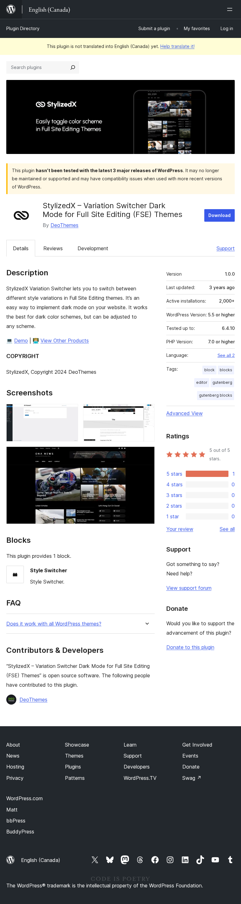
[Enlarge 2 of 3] (146, 412)
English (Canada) (40, 860)
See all (227, 529)
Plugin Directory (23, 28)
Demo (21, 340)
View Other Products (64, 340)
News (12, 756)
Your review (179, 529)
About (13, 745)
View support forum (189, 588)
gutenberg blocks (215, 395)
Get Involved (197, 745)
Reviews (53, 248)
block (209, 369)
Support (226, 248)
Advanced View (184, 413)
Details (21, 248)
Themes (74, 756)
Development (93, 248)
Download (219, 215)
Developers (137, 767)
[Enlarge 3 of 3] (146, 455)
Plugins (73, 767)
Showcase (77, 745)
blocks (226, 369)
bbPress (15, 820)
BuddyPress (20, 831)
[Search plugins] (73, 67)
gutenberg (222, 382)
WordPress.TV (140, 778)
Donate (191, 767)
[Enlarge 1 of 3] (70, 412)
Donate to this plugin (190, 647)
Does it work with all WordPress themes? (53, 624)
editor (201, 382)
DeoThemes (64, 225)
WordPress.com (24, 798)
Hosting (15, 767)
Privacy (15, 778)
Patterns (75, 778)
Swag (191, 778)
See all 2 (226, 355)
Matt (12, 809)
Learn (130, 745)
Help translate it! (177, 46)
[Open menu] (231, 9)
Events (190, 756)
